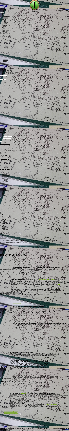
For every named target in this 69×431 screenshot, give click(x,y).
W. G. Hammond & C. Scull (5, 229)
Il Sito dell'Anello (4, 194)
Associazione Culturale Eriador (6, 172)
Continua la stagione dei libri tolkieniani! (11, 151)
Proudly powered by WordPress (6, 430)
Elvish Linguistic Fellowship (5, 192)
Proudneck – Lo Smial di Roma (6, 175)
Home (2, 14)
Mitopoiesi (4, 21)
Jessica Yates (40, 428)
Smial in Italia (6, 46)
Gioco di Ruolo (5, 64)
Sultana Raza (4, 429)
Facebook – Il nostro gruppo (5, 162)
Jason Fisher (3, 223)
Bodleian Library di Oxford (5, 188)
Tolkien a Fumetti (5, 59)
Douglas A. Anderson (4, 222)
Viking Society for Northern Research (51, 404)
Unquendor (58, 284)
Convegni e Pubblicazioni (6, 33)
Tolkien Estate (3, 203)
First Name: (1, 138)
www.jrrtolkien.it (2, 240)
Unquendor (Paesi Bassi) (5, 181)
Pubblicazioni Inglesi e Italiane (7, 30)
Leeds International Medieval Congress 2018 (10, 415)
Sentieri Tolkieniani (4, 177)
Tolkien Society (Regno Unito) (5, 179)
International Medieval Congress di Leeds (45, 261)
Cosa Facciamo (4, 19)
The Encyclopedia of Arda (5, 201)
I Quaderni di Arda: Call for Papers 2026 (8, 70)
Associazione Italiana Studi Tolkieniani (64, 10)
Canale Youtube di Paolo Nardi (6, 190)
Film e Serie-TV (5, 40)
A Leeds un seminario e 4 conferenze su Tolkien (11, 413)
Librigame (4, 63)
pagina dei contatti (66, 249)
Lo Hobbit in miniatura (8, 67)
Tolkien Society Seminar (42, 262)
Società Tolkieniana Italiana (5, 178)
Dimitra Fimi (3, 221)
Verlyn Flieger (3, 228)
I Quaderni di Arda (4, 27)
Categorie (1, 76)
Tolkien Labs (5, 34)
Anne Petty (3, 217)
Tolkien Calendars (5, 60)
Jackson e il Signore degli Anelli (9, 41)
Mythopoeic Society (4, 174)
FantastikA (4, 20)
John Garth (3, 225)
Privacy (1, 430)
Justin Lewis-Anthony (45, 428)
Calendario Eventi (4, 68)
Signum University (4, 199)
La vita (4, 29)
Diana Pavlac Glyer (4, 220)
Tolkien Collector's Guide (5, 202)
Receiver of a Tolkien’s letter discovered (8, 73)
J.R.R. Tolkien (3, 28)
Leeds (49, 428)
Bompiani (3, 189)
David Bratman (4, 219)
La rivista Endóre (4, 195)
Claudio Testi (31, 428)
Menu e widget (2, 12)
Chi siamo (3, 15)
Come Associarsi (5, 18)
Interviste (4, 37)
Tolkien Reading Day (6, 23)
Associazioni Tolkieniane (8, 45)
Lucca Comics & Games (6, 24)
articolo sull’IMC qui (58, 261)
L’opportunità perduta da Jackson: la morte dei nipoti (12, 43)
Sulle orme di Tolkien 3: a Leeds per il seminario (11, 411)
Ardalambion (3, 187)
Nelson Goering (57, 428)
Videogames (5, 61)
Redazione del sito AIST (6, 16)
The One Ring (6, 65)
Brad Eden (23, 428)
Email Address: (2, 136)
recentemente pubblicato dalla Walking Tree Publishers (47, 279)
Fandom (4, 44)
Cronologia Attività (5, 25)
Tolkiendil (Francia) (4, 180)
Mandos (3, 196)
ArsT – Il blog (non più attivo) (5, 161)
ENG (2, 69)
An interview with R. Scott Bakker (7, 71)
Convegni (11, 428)
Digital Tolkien (3, 191)
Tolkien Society (8, 429)
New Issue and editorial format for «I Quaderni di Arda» (10, 72)
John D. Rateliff (4, 224)
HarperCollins (3, 193)
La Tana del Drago (4, 26)
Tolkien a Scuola (5, 38)
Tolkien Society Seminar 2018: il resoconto (11, 259)
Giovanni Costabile (35, 428)
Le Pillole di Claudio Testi (6, 36)
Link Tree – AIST (4, 235)
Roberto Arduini (8, 428)
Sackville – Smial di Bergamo (5, 176)
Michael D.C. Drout (4, 227)
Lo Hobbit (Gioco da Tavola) (8, 66)
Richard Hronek (65, 428)
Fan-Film (6, 47)
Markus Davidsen (52, 428)
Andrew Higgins (14, 428)
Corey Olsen (3, 218)
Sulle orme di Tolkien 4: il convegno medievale (10, 412)
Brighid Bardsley (27, 428)
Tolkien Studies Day (5, 22)
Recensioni (4, 35)
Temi (2, 39)
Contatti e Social (5, 17)
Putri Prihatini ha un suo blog (17, 303)
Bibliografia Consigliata (5, 31)
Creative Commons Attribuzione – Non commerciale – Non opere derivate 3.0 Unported (27, 249)
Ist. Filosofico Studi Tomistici (6, 173)
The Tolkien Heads (23, 393)
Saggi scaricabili (5, 32)
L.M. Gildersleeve (4, 226)
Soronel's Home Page (4, 200)
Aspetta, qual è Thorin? (8, 42)
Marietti (3, 197)
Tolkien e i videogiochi (8, 62)
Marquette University (4, 198)
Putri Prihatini (61, 428)
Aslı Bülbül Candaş (19, 428)
